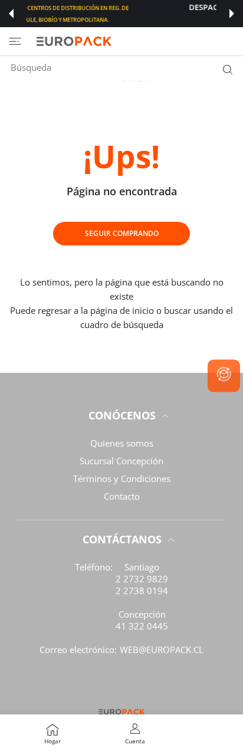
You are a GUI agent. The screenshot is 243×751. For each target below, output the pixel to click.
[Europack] (73, 41)
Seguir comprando (122, 233)
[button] (11, 13)
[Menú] (15, 41)
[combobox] (126, 67)
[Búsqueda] (225, 69)
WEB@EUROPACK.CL (161, 649)
